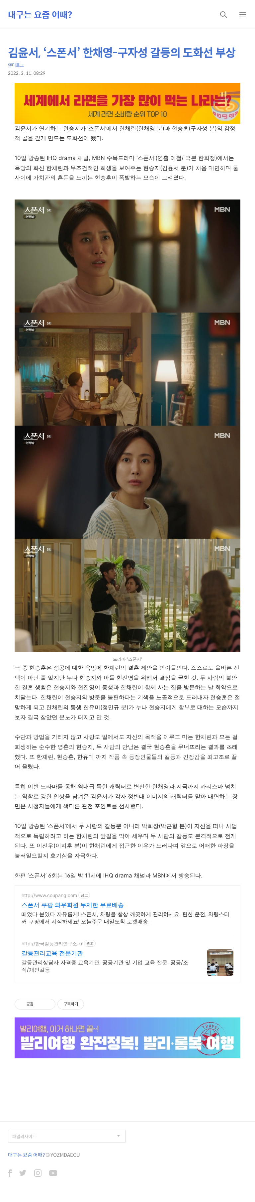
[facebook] (10, 1173)
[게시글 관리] (48, 1004)
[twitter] (23, 1173)
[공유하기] (40, 1004)
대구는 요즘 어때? (40, 14)
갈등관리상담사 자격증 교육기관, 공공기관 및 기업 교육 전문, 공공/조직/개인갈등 (105, 966)
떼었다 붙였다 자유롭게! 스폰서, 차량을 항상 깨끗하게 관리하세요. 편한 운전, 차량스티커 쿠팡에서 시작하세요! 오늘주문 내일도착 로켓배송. (125, 918)
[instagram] (38, 1173)
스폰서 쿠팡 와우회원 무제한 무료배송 (73, 904)
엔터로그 (16, 65)
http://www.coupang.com (49, 895)
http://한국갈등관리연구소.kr (52, 943)
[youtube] (53, 1173)
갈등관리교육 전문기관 (52, 953)
